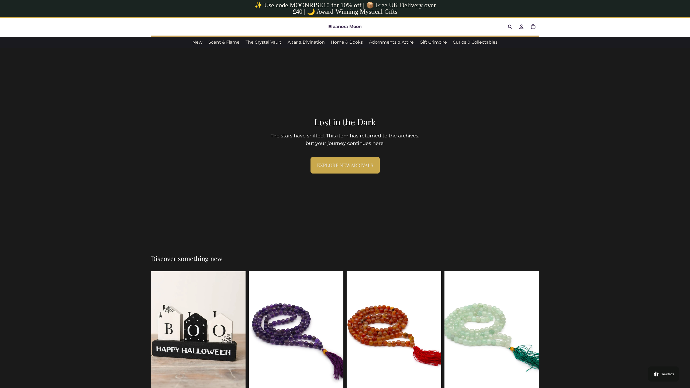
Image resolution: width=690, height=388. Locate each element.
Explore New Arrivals (345, 165)
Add (339, 381)
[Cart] (533, 27)
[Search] (510, 27)
